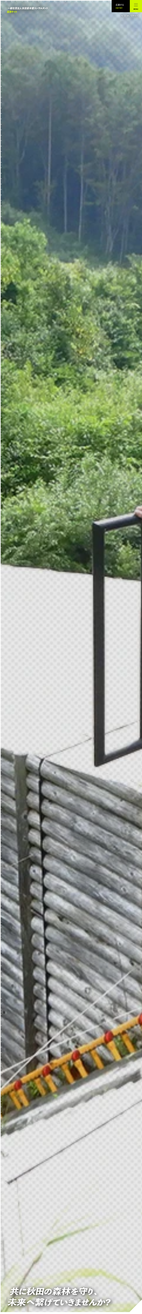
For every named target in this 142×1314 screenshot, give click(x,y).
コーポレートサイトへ (131, 16)
